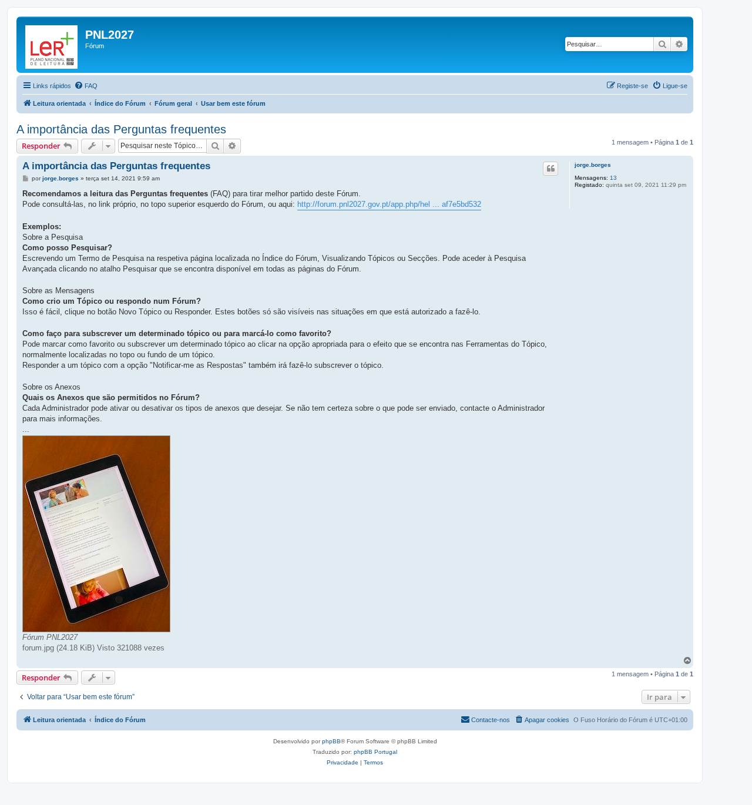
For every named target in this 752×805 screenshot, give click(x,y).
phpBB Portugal (375, 752)
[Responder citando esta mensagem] (550, 169)
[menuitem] (86, 86)
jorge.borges (593, 165)
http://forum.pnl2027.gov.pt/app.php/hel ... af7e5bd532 (389, 204)
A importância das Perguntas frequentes (121, 129)
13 (613, 178)
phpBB (331, 741)
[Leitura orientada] (52, 44)
